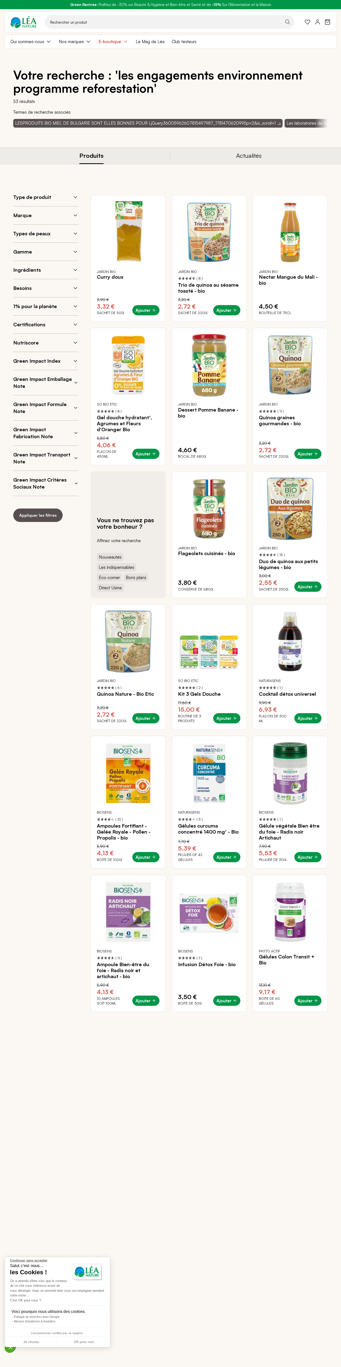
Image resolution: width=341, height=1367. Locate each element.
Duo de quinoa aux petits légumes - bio (288, 564)
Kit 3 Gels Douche (199, 694)
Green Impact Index (36, 361)
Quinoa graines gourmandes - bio (280, 421)
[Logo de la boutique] (23, 22)
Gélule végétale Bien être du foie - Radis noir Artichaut (289, 832)
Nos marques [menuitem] (71, 41)
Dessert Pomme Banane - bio (208, 413)
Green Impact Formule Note (40, 407)
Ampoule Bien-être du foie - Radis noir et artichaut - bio (123, 970)
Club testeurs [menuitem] (184, 41)
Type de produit (32, 197)
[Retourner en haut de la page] (313, 1016)
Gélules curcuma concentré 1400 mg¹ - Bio (208, 829)
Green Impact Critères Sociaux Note (40, 483)
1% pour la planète (35, 306)
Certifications (29, 324)
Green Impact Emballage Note (42, 382)
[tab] (91, 156)
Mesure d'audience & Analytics (34, 1321)
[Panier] (328, 22)
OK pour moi (84, 1342)
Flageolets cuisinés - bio (206, 553)
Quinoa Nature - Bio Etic (125, 694)
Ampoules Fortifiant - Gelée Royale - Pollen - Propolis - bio (124, 832)
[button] (10, 1347)
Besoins (22, 288)
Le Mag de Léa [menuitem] (150, 41)
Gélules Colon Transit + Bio (287, 960)
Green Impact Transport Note (41, 458)
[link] (308, 22)
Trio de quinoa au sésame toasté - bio (208, 288)
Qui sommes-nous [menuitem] (27, 41)
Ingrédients (27, 270)
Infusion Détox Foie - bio (207, 964)
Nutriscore (26, 343)
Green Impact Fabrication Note (33, 432)
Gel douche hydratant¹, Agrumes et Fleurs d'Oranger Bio (124, 423)
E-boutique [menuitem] (110, 41)
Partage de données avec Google (37, 1317)
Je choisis (31, 1342)
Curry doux (110, 277)
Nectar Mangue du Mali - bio (288, 280)
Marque (22, 215)
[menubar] (170, 41)
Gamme (22, 252)
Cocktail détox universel (287, 694)
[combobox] (169, 22)
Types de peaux (31, 233)
